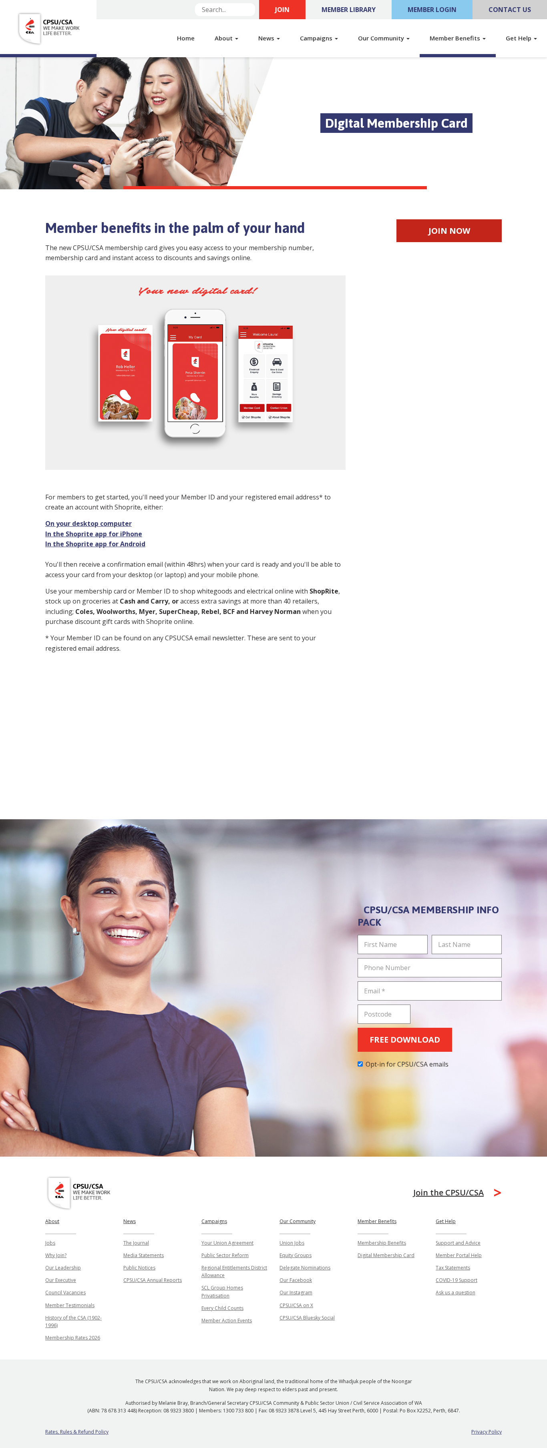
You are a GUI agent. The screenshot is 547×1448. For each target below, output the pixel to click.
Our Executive (60, 1280)
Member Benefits (377, 1221)
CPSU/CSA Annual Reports (152, 1280)
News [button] (267, 38)
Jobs (50, 1242)
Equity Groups (296, 1255)
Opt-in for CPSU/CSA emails (407, 1064)
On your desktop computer (88, 523)
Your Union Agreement (227, 1242)
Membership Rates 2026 (72, 1337)
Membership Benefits (382, 1242)
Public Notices (139, 1267)
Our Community (298, 1221)
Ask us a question (455, 1292)
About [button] (224, 38)
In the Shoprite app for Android (95, 543)
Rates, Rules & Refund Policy (77, 1431)
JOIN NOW (449, 230)
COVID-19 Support (456, 1280)
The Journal (136, 1242)
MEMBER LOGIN (432, 9)
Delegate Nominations (305, 1267)
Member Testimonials (70, 1305)
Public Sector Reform (225, 1255)
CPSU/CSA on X (296, 1305)
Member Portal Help (459, 1255)
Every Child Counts (222, 1308)
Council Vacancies (65, 1292)
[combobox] (225, 9)
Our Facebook (296, 1280)
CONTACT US (510, 9)
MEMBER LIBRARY (349, 9)
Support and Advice (458, 1242)
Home (186, 38)
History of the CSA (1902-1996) (73, 1321)
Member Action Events (226, 1320)
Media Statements (143, 1255)
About (52, 1221)
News (129, 1221)
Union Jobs (292, 1242)
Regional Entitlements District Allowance (234, 1271)
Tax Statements (453, 1267)
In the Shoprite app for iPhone (93, 533)
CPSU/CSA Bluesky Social (307, 1317)
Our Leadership (63, 1267)
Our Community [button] (382, 38)
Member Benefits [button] (456, 38)
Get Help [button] (519, 38)
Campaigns (214, 1221)
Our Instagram (296, 1292)
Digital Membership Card (386, 1255)
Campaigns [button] (317, 38)
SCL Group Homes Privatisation (222, 1291)
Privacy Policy (486, 1431)
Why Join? (55, 1255)
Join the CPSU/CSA (448, 1192)
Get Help (446, 1221)
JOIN (282, 9)
